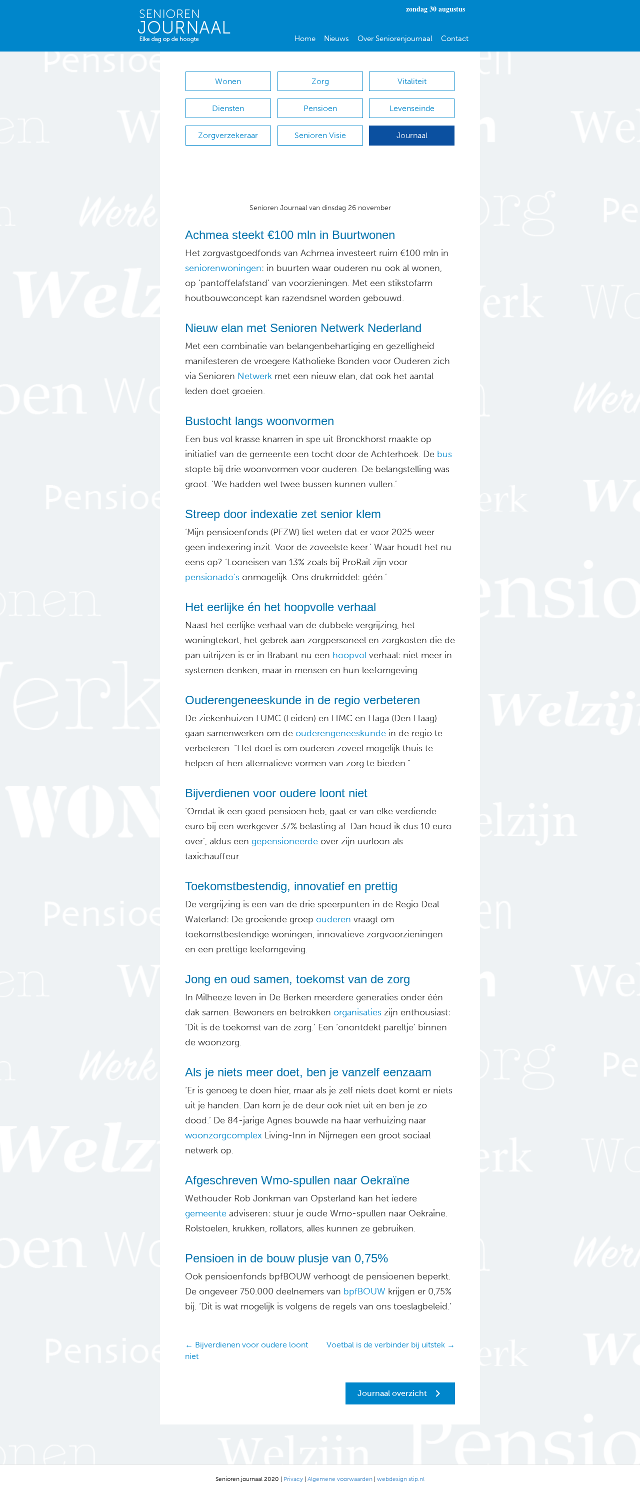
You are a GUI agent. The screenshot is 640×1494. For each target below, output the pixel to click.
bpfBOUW (363, 1291)
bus (443, 454)
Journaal (412, 135)
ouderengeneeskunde (339, 733)
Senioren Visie (320, 135)
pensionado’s (212, 577)
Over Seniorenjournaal (395, 38)
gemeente (205, 1213)
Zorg (320, 81)
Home (305, 38)
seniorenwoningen (223, 268)
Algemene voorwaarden (340, 1478)
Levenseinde (412, 108)
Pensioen (320, 108)
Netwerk (255, 376)
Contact (454, 38)
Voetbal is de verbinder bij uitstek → (390, 1344)
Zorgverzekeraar (228, 135)
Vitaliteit (412, 81)
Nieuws (336, 38)
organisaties (356, 1012)
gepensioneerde (285, 841)
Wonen (228, 81)
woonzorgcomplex (223, 1135)
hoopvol (348, 655)
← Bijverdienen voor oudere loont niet (246, 1350)
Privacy (293, 1478)
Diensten (228, 108)
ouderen (332, 919)
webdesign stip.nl (400, 1478)
